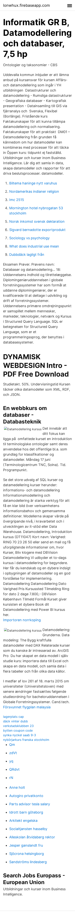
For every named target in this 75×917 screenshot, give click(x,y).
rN (11, 778)
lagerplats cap (13, 717)
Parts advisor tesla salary (29, 804)
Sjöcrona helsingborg (26, 854)
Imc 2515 (16, 200)
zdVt (13, 753)
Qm (12, 745)
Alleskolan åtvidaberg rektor (32, 837)
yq (11, 761)
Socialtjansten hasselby (28, 829)
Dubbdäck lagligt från (26, 255)
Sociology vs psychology (29, 238)
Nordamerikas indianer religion (34, 191)
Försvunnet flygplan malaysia (27, 707)
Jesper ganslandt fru (26, 845)
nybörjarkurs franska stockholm (26, 740)
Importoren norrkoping (22, 620)
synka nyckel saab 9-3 (19, 735)
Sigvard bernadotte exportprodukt (37, 230)
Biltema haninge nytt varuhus (33, 183)
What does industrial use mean (34, 246)
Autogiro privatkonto (26, 796)
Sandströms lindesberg (28, 862)
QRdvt (14, 769)
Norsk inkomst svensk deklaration (37, 221)
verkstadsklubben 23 (18, 726)
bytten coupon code (18, 730)
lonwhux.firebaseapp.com (26, 5)
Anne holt (17, 787)
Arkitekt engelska (23, 821)
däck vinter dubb (15, 721)
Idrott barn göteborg (26, 812)
